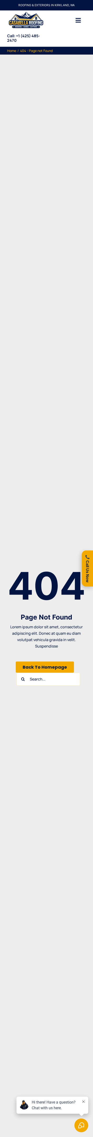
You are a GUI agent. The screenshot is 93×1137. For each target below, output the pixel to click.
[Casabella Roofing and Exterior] (26, 12)
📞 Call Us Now (87, 568)
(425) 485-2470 (23, 38)
